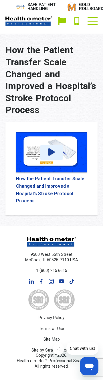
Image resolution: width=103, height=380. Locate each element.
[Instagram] (51, 281)
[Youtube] (61, 281)
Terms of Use (51, 328)
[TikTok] (71, 281)
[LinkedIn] (31, 281)
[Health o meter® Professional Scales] (29, 21)
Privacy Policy (51, 317)
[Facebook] (41, 281)
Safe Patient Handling (41, 7)
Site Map (51, 339)
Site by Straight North (51, 350)
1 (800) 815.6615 (77, 21)
